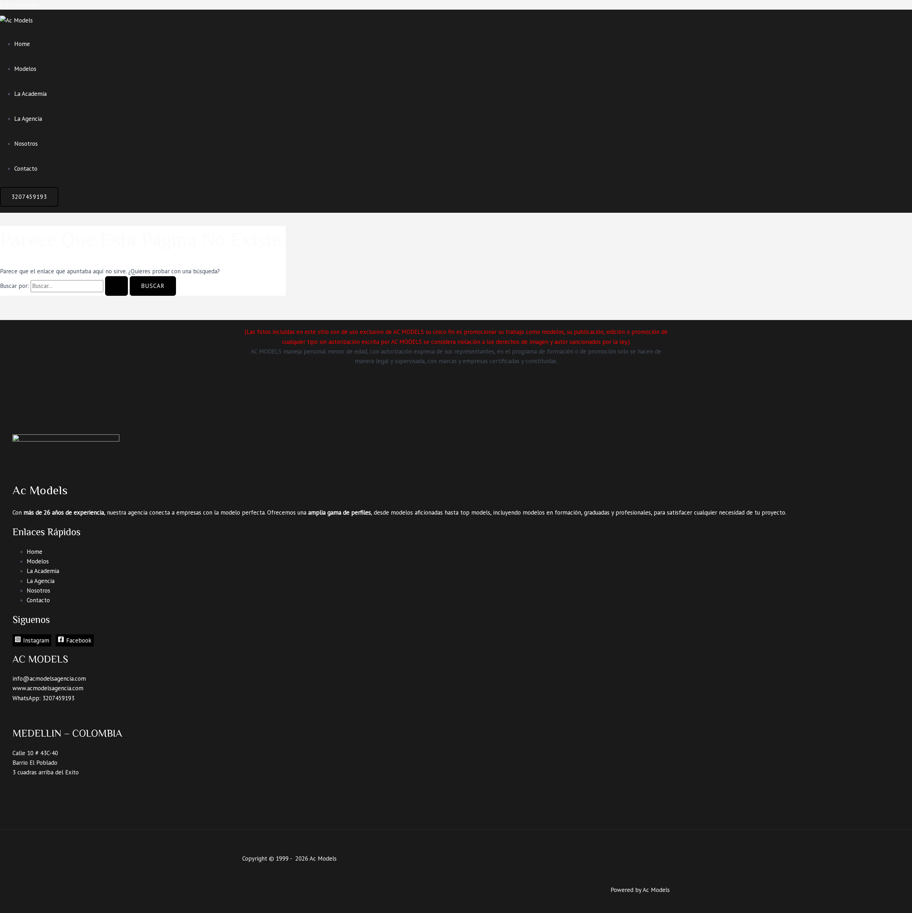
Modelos (25, 69)
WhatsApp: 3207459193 (43, 698)
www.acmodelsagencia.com (47, 688)
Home (22, 44)
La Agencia (28, 119)
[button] (29, 197)
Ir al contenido (19, 5)
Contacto (25, 168)
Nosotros (26, 144)
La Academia (30, 94)
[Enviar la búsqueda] (116, 286)
